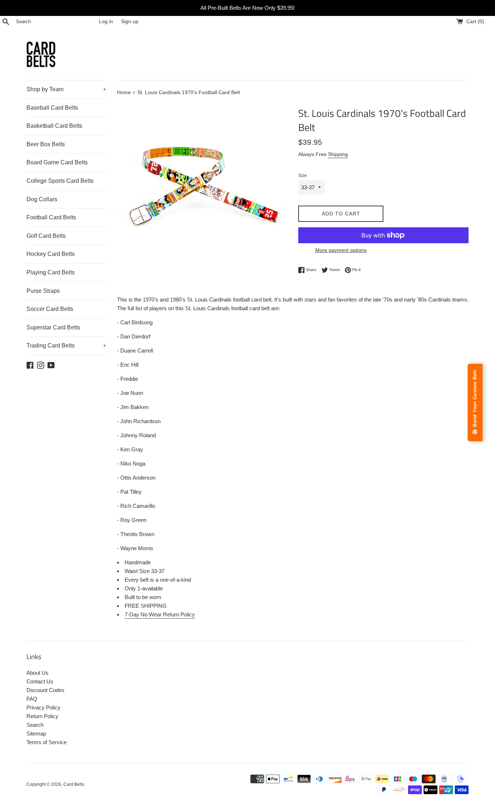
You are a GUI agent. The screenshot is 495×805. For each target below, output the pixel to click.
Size (302, 175)
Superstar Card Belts (53, 327)
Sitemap (36, 733)
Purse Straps (43, 291)
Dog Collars (41, 199)
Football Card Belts (51, 217)
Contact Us (39, 681)
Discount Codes (45, 690)
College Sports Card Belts (59, 181)
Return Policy (42, 716)
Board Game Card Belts (57, 162)
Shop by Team (66, 89)
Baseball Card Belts (52, 108)
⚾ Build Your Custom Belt (475, 402)
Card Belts (73, 784)
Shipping (338, 154)
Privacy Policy (43, 707)
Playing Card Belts (50, 272)
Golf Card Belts (46, 236)
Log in (106, 21)
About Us (37, 673)
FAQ (31, 699)
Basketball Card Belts (54, 126)
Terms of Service (46, 742)
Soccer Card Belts (49, 309)
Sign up (129, 21)
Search (34, 725)
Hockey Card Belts (50, 254)
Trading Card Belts (66, 345)
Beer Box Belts (45, 144)
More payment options (341, 250)
